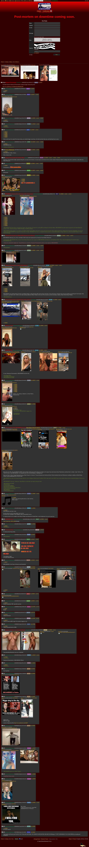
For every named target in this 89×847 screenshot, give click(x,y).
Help (23, 0)
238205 (33, 662)
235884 (33, 404)
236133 (42, 529)
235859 (52, 265)
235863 (41, 350)
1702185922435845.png (6, 177)
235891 (60, 427)
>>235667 (23, 181)
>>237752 (5, 614)
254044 (33, 832)
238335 (33, 673)
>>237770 (37, 606)
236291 (33, 560)
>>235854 (5, 290)
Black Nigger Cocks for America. (33, 427)
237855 (33, 618)
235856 (33, 245)
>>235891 (14, 497)
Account (26, 0)
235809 (33, 175)
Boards (7, 0)
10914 (41, 82)
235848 (62, 193)
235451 (33, 149)
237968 (50, 629)
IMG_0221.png (32, 749)
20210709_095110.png (5, 196)
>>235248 (36, 129)
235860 (55, 299)
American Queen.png (34, 631)
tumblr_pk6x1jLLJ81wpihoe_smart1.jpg (26, 267)
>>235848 (41, 118)
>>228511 (5, 90)
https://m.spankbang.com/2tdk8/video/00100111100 (13, 86)
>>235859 (67, 235)
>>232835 (37, 94)
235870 (33, 380)
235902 (42, 519)
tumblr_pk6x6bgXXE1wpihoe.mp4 (7, 267)
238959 (34, 774)
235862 (42, 325)
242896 (33, 826)
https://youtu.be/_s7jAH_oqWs (9, 521)
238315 (33, 668)
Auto (21, 838)
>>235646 (5, 165)
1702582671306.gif (14, 540)
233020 (34, 124)
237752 (33, 606)
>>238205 (37, 655)
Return (2, 61)
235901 (33, 508)
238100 (34, 655)
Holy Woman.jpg (35, 429)
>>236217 (5, 562)
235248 (33, 141)
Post (57, 54)
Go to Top (11, 838)
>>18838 (5, 608)
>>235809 (54, 157)
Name (30, 23)
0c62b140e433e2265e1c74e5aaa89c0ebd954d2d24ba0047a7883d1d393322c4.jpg (34, 196)
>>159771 (5, 131)
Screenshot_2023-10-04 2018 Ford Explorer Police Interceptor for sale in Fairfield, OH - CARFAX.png (10, 302)
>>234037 (5, 143)
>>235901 (37, 493)
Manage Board (37, 839)
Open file (3, 176)
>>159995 (5, 136)
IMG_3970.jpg (33, 301)
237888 (33, 624)
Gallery (10, 61)
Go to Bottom (16, 61)
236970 (33, 593)
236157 (33, 534)
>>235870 (71, 235)
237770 (33, 612)
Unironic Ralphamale (9, 149)
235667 (33, 170)
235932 (33, 523)
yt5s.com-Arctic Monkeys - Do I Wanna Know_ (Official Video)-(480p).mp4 (9, 430)
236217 (33, 539)
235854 (63, 235)
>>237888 (37, 618)
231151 (33, 88)
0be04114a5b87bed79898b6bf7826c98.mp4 (9, 406)
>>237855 (5, 626)
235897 (33, 493)
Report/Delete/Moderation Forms (45, 841)
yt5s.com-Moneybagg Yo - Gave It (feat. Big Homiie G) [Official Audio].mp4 (10, 352)
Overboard (12, 0)
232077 (33, 94)
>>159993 (5, 134)
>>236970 (5, 603)
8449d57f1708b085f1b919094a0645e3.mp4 (9, 327)
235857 (33, 250)
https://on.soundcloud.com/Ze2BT (21, 722)
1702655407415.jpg (15, 568)
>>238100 (5, 665)
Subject (31, 25)
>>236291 (37, 539)
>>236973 (37, 593)
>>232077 (5, 120)
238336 (33, 696)
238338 (33, 725)
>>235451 (37, 141)
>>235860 (56, 265)
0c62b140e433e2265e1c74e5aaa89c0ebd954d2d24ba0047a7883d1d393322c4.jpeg (16, 750)
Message (31, 33)
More (31, 54)
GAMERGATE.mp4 (15, 251)
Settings (31, 0)
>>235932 (46, 519)
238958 (34, 748)
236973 (33, 600)
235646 (46, 157)
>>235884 (37, 380)
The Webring (54, 0)
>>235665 (50, 157)
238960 (34, 778)
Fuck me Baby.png (15, 631)
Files (30, 40)
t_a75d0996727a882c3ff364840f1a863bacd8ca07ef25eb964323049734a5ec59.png (72, 632)
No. (39, 82)
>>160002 (5, 137)
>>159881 (5, 132)
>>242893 (5, 828)
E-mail (30, 27)
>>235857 (5, 288)
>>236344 (37, 560)
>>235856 (5, 289)
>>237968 (5, 657)
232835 (33, 118)
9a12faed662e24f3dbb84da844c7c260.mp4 (9, 382)
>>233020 (37, 118)
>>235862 (15, 385)
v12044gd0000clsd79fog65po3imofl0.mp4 (9, 781)
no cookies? (36, 52)
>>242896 (37, 802)
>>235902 (5, 526)
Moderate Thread (44, 839)
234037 (33, 129)
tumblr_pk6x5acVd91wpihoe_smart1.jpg (65, 352)
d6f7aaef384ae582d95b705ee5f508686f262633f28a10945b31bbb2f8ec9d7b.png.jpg (16, 596)
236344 (33, 567)
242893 (34, 802)
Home (3, 0)
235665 (33, 163)
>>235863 (15, 384)
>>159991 (5, 133)
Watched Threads (48, 0)
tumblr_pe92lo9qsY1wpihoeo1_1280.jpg (45, 352)
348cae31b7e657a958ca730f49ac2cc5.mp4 (9, 96)
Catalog (6, 61)
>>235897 (63, 427)
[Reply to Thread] (72, 838)
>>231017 (5, 217)
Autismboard (18, 0)
